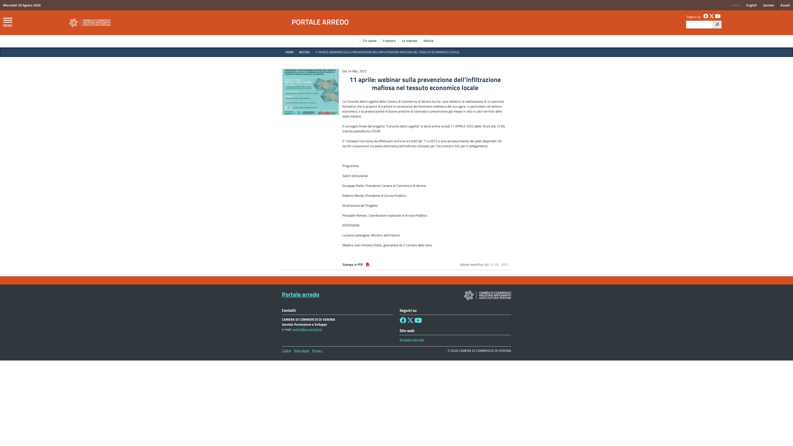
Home (289, 52)
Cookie (286, 350)
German (768, 5)
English (751, 5)
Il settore (389, 40)
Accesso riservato (412, 339)
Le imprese (409, 40)
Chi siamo (369, 40)
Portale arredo (320, 21)
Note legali (301, 350)
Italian (735, 5)
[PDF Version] (368, 264)
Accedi (785, 5)
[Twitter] (711, 16)
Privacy (317, 350)
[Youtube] (718, 16)
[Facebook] (705, 16)
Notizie (428, 40)
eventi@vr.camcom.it (307, 329)
